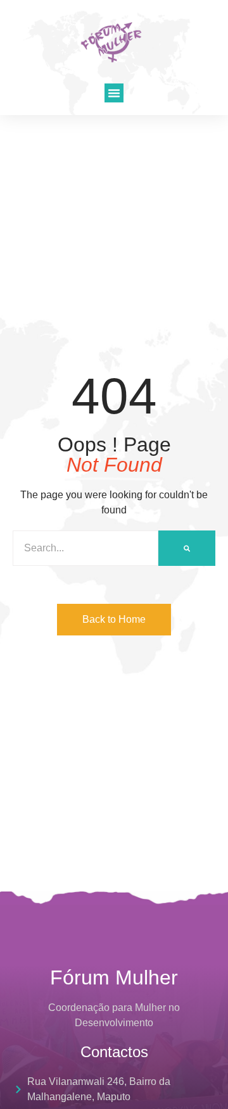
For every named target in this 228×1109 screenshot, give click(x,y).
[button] (114, 92)
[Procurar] (186, 548)
